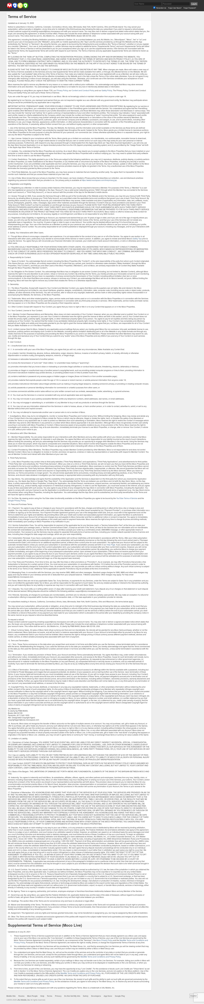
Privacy (58, 996)
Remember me (161, 8)
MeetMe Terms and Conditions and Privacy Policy (100, 956)
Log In (194, 4)
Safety (85, 996)
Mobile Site (11, 996)
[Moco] (17, 7)
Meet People (32, 996)
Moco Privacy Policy (104, 940)
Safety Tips (137, 238)
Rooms (21, 996)
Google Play (120, 996)
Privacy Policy (62, 90)
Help (42, 996)
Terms (49, 996)
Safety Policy (107, 90)
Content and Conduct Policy (83, 90)
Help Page (111, 544)
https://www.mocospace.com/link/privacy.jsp (99, 180)
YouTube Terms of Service (126, 498)
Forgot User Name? (175, 8)
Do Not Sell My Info (72, 996)
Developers (96, 996)
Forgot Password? (190, 8)
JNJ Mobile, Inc (23, 999)
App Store (108, 996)
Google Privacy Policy (17, 500)
